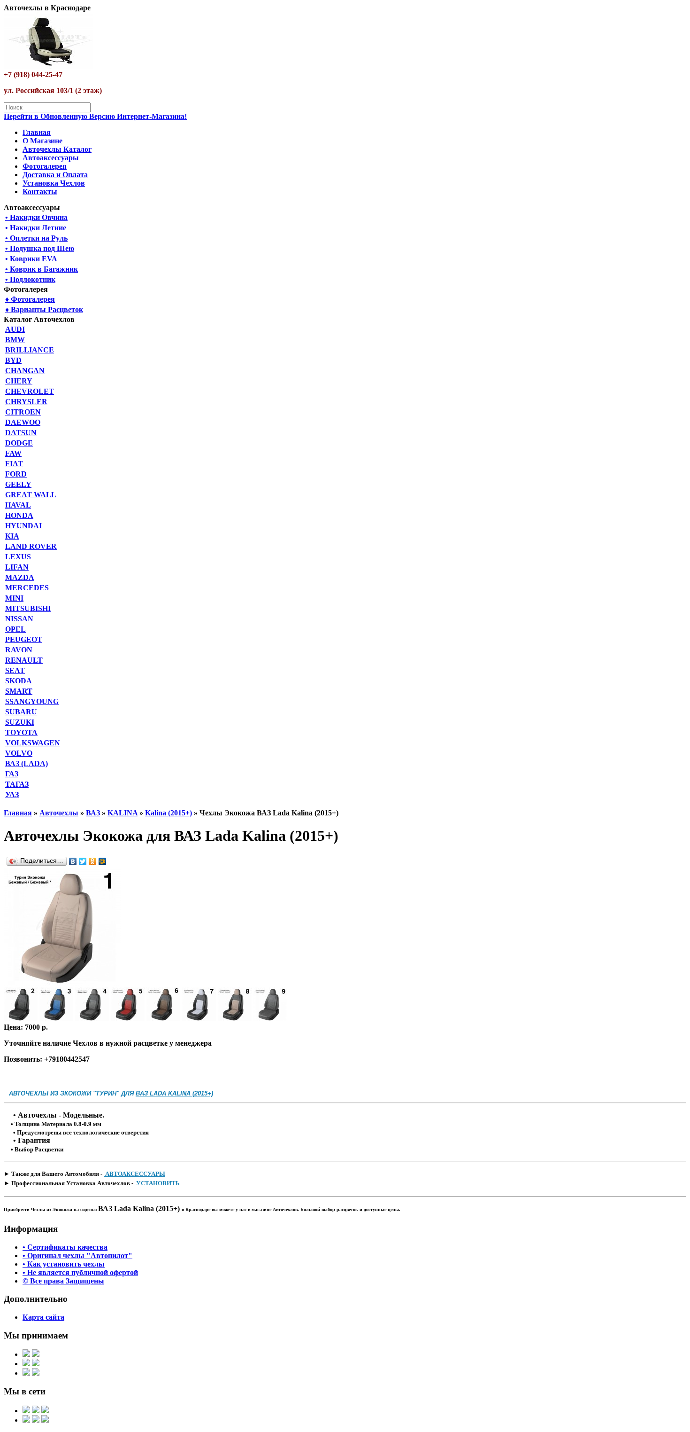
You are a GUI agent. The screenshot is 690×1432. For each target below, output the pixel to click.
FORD (16, 474)
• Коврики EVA (31, 259)
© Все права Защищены (63, 1281)
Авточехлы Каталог (57, 149)
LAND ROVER (31, 546)
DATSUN (21, 433)
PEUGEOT (23, 639)
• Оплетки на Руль (36, 238)
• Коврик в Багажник (41, 269)
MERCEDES (27, 588)
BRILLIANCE (29, 350)
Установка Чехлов (54, 183)
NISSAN (19, 619)
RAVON (18, 650)
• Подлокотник (30, 279)
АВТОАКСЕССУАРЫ (134, 1173)
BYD (13, 360)
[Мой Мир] (102, 861)
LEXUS (18, 557)
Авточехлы (58, 813)
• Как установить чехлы (64, 1264)
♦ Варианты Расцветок (44, 309)
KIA (12, 536)
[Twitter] (83, 861)
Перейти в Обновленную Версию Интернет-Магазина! (95, 116)
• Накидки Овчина (36, 217)
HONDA (19, 515)
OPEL (15, 629)
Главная (37, 132)
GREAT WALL (30, 495)
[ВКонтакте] (73, 861)
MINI (14, 598)
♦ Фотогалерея (30, 299)
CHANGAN (25, 371)
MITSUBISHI (28, 608)
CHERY (18, 381)
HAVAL (18, 505)
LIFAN (17, 567)
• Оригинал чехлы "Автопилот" (77, 1256)
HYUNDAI (23, 526)
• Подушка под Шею (39, 248)
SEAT (15, 670)
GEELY (18, 484)
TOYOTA (21, 732)
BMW (15, 340)
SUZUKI (19, 722)
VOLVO (18, 753)
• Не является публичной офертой (80, 1272)
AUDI (15, 329)
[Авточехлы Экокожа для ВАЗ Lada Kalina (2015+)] (62, 983)
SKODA (18, 681)
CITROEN (23, 412)
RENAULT (24, 660)
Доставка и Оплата (55, 175)
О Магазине (42, 141)
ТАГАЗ (17, 784)
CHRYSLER (26, 402)
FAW (13, 453)
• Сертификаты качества (65, 1247)
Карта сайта (43, 1317)
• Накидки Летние (35, 228)
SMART (18, 691)
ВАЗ (93, 813)
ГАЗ (11, 774)
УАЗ (12, 794)
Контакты (40, 192)
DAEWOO (22, 422)
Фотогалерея (45, 166)
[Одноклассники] (93, 861)
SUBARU (21, 712)
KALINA (122, 813)
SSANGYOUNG (32, 701)
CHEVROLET (29, 391)
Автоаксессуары (51, 158)
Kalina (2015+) (168, 813)
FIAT (14, 464)
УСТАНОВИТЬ (157, 1183)
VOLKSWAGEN (32, 743)
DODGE (19, 443)
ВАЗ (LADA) (26, 763)
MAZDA (19, 577)
